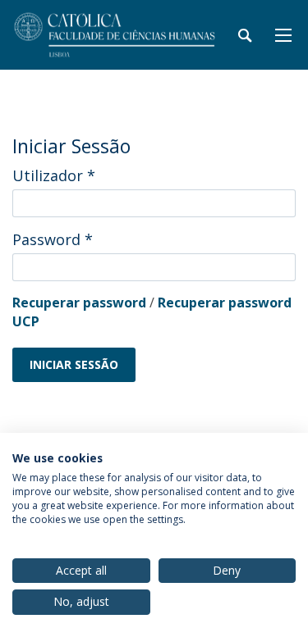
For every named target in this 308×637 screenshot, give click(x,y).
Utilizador (53, 175)
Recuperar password (79, 302)
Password (52, 239)
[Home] (115, 34)
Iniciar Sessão (74, 364)
